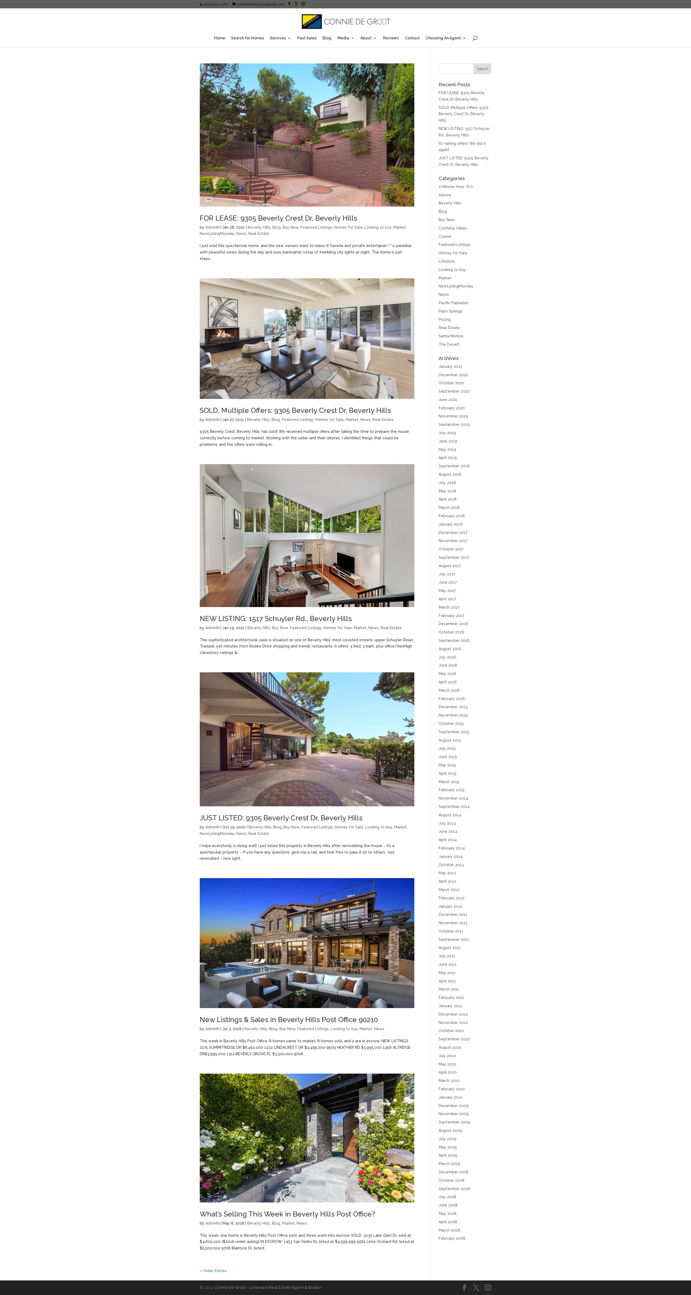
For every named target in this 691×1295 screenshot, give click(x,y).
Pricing (445, 319)
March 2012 (449, 890)
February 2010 (452, 1089)
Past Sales (307, 38)
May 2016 (447, 674)
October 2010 (451, 1031)
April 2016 (448, 682)
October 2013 (451, 865)
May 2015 (447, 765)
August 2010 (450, 1047)
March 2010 (449, 1080)
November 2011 (453, 923)
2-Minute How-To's (456, 186)
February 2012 (452, 898)
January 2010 (451, 1097)
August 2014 (450, 815)
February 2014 (452, 848)
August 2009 (450, 1130)
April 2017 (447, 599)
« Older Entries (213, 1271)
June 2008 (448, 1205)
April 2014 (448, 840)
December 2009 (454, 1106)
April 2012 (447, 881)
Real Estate (258, 233)
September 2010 (454, 1039)
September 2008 (454, 1189)
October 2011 (451, 931)
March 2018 (449, 507)
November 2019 (453, 416)
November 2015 (453, 715)
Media (343, 38)
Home (219, 38)
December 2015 (453, 707)
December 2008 (454, 1172)
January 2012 (450, 906)
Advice (445, 195)
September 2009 (454, 1122)
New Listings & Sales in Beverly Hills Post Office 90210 (289, 1020)
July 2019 (447, 433)
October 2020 (451, 383)
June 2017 (448, 582)
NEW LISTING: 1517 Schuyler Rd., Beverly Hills (276, 619)
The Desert (449, 344)
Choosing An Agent (443, 38)
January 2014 (451, 856)
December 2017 (453, 532)
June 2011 (448, 964)
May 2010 (447, 1064)
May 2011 (447, 973)
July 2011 (447, 956)
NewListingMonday (217, 233)
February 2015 (452, 790)
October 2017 (451, 549)
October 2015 (451, 723)
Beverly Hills (259, 227)
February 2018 (452, 516)
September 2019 (454, 424)
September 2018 (454, 466)
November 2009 (454, 1114)
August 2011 (450, 947)
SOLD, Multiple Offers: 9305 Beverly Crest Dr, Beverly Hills (295, 410)
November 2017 (453, 541)
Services (278, 38)
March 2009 (449, 1164)
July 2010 (447, 1056)
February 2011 (451, 997)
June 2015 (448, 757)
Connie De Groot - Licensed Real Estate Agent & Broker (267, 1287)
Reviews (391, 38)
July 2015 (447, 748)
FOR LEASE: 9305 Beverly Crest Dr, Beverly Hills (278, 218)
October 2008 (452, 1180)
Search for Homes (247, 38)
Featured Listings (316, 227)
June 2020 (448, 400)
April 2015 (447, 773)
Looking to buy (377, 227)
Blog (327, 38)
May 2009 (448, 1147)
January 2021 (450, 366)
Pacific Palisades (454, 303)
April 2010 (448, 1072)
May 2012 (447, 873)
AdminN (212, 227)
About (366, 38)
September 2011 (454, 939)
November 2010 (453, 1022)
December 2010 (453, 1014)
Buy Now (291, 227)
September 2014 (454, 806)
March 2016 (449, 690)
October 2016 (451, 632)
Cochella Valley (453, 228)
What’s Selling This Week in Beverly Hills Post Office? (287, 1214)
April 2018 (448, 499)
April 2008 (448, 1222)
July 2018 (447, 483)
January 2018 (451, 524)
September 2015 (454, 732)
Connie (445, 236)
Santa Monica (451, 336)
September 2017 (454, 557)
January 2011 (450, 1006)
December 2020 (453, 375)
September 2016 (454, 640)
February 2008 (452, 1238)
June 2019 (448, 441)
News (241, 233)
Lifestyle (447, 261)
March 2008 (449, 1230)
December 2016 (453, 624)
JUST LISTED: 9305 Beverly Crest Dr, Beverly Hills (281, 818)
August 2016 (450, 649)
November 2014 (453, 798)
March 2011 (449, 989)
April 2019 (448, 457)
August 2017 (450, 566)
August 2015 (450, 740)
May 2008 (448, 1213)
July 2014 (447, 823)
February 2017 (451, 616)
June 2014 (448, 831)
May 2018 (447, 491)
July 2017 (447, 574)
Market (399, 227)
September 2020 (454, 391)
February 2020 (452, 408)
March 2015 (449, 782)
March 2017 (449, 607)
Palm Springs (450, 311)
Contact (412, 38)
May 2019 (447, 449)
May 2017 (447, 590)
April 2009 (448, 1155)
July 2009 (447, 1139)
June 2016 (448, 665)
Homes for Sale (348, 227)
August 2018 (450, 474)
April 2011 (447, 981)
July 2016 (447, 657)
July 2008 (447, 1197)
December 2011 (453, 914)
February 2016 (452, 699)
